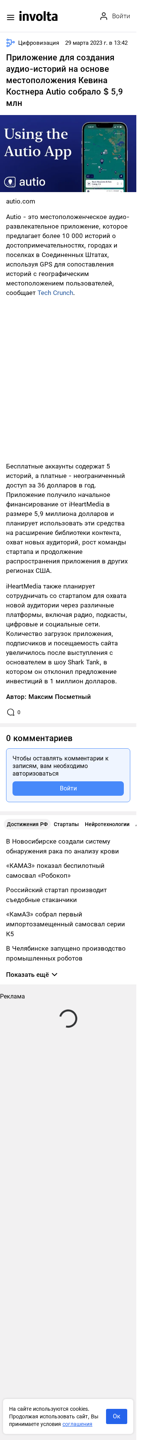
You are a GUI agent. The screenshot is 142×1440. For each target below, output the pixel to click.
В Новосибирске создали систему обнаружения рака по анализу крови (62, 846)
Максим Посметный (59, 696)
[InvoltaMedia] (38, 16)
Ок (116, 1416)
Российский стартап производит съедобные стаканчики (56, 895)
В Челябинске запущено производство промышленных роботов (66, 953)
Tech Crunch (55, 293)
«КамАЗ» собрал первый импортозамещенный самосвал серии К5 (65, 924)
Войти (68, 788)
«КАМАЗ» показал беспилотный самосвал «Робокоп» (55, 870)
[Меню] (10, 17)
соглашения (77, 1424)
